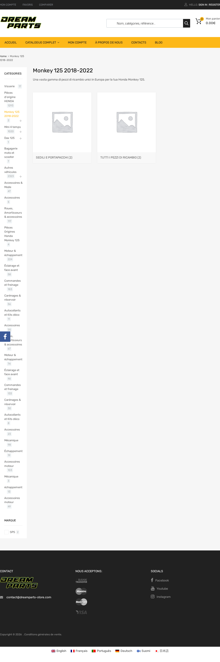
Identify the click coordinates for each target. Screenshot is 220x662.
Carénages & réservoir (12, 297)
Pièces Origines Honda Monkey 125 (12, 234)
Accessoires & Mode (13, 185)
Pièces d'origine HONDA (9, 97)
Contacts (138, 42)
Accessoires (12, 197)
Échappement (13, 451)
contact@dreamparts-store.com (28, 597)
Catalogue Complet (40, 42)
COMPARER (46, 4)
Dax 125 (9, 138)
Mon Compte (77, 42)
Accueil (11, 42)
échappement (13, 487)
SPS (12, 532)
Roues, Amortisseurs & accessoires (13, 212)
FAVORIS (28, 4)
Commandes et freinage (12, 283)
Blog (159, 42)
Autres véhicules (10, 170)
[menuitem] (59, 651)
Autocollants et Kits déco (12, 312)
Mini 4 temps (12, 127)
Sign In (203, 4)
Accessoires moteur (12, 464)
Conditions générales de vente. (43, 634)
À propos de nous (109, 42)
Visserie (9, 86)
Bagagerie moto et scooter (10, 153)
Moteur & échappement (13, 253)
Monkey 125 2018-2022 (12, 114)
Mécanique (11, 440)
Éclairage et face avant (11, 268)
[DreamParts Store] (20, 28)
